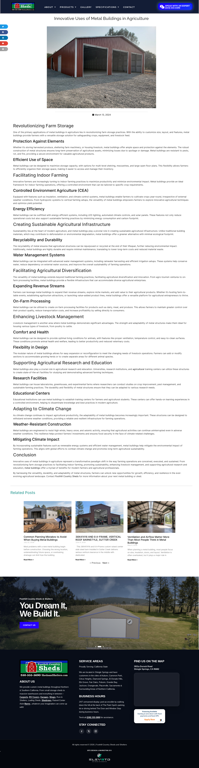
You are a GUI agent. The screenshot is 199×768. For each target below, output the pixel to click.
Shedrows (46, 700)
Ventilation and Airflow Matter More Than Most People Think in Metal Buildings (148, 539)
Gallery (86, 7)
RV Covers (34, 697)
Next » (105, 562)
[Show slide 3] (102, 646)
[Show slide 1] (95, 646)
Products (67, 7)
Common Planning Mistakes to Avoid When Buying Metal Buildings (45, 538)
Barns (27, 704)
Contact (129, 7)
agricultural (138, 369)
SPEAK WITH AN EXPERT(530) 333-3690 (177, 6)
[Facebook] (81, 731)
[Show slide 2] (98, 646)
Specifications (106, 7)
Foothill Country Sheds (67, 476)
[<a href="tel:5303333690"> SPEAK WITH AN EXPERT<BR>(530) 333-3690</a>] (162, 7)
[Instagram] (95, 731)
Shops (52, 697)
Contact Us (29, 625)
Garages (44, 697)
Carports (24, 697)
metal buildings (32, 468)
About (48, 7)
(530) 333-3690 (93, 717)
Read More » (29, 560)
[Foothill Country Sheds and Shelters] (45, 668)
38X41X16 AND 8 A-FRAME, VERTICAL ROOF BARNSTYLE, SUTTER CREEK (98, 538)
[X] (88, 731)
